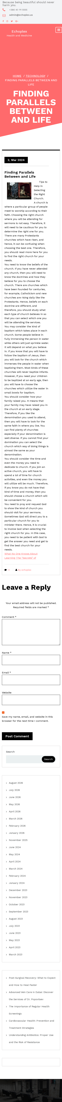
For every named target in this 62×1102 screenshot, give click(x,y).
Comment (9, 616)
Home (17, 76)
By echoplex (24, 570)
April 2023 (14, 947)
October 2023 (16, 904)
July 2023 (14, 926)
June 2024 (15, 847)
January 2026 (16, 833)
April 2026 (15, 811)
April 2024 (15, 861)
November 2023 (18, 897)
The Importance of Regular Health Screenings (29, 1010)
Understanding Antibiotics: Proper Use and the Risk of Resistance (31, 1039)
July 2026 (14, 790)
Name (6, 652)
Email (6, 672)
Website (6, 692)
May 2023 (14, 940)
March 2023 (15, 954)
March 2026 (15, 818)
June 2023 (15, 933)
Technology (35, 76)
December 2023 (18, 890)
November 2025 (18, 840)
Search (10, 751)
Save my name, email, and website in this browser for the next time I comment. (27, 718)
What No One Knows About (21, 553)
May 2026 (14, 804)
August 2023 (16, 918)
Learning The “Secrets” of (20, 557)
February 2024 (17, 875)
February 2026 (17, 825)
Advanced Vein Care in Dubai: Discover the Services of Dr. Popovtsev (31, 996)
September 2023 (18, 911)
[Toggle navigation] (58, 30)
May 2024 (14, 854)
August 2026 (16, 782)
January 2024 (17, 883)
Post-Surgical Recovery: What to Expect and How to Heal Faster (32, 981)
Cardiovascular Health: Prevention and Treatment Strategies (31, 1024)
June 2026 (15, 797)
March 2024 (16, 868)
